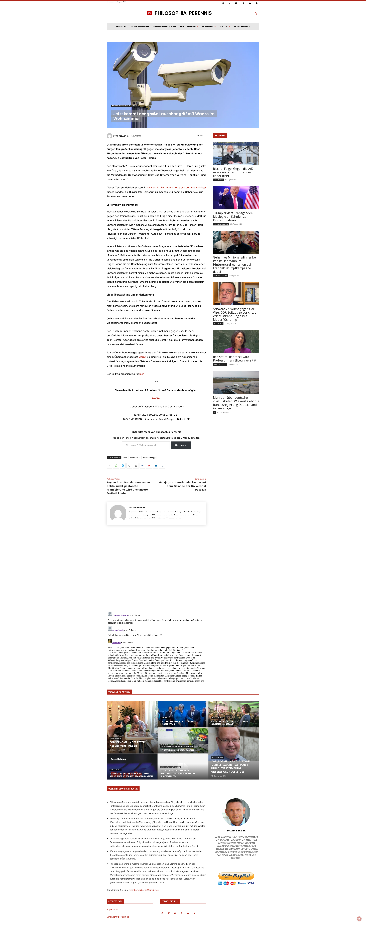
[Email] (136, 466)
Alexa (125, 457)
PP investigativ (220, 276)
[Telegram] (123, 466)
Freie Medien (116, 738)
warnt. (142, 356)
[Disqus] (156, 569)
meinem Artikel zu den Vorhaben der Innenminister (176, 187)
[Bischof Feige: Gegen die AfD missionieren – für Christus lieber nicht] (236, 153)
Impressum (112, 909)
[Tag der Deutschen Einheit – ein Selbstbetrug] (183, 717)
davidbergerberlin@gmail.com (144, 890)
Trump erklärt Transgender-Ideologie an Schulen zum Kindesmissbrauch (233, 216)
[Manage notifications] (359, 918)
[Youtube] (236, 3)
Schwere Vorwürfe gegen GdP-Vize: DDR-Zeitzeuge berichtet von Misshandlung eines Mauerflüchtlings (234, 314)
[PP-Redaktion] (110, 136)
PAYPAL (156, 398)
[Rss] (256, 3)
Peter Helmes (135, 457)
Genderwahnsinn (221, 224)
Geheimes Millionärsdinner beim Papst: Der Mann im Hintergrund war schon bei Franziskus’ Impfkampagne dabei (236, 264)
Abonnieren (181, 445)
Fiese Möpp (218, 180)
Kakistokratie (220, 364)
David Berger (236, 830)
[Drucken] (129, 466)
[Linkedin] (155, 466)
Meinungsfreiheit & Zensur (124, 106)
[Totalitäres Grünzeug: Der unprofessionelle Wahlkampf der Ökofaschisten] (183, 769)
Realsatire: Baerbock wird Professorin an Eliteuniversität (234, 358)
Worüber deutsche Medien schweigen (177, 746)
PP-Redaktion (122, 136)
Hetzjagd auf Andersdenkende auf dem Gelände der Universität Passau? (182, 486)
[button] (255, 13)
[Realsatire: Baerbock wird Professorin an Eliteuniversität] (236, 341)
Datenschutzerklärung (118, 916)
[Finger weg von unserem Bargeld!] (183, 743)
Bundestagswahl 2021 (170, 767)
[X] (109, 466)
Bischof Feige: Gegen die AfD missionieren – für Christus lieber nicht (233, 172)
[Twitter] (229, 3)
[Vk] (250, 3)
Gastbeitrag (217, 718)
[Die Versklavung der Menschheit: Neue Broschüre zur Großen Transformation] (132, 769)
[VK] (142, 466)
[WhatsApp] (116, 466)
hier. (141, 374)
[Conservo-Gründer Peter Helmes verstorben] (132, 727)
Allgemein (218, 323)
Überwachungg (149, 457)
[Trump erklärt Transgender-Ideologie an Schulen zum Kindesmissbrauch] (236, 197)
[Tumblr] (162, 466)
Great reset (116, 770)
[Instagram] (222, 3)
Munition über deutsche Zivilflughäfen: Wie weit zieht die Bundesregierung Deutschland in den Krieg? (236, 403)
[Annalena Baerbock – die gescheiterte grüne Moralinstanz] (233, 717)
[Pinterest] (243, 3)
